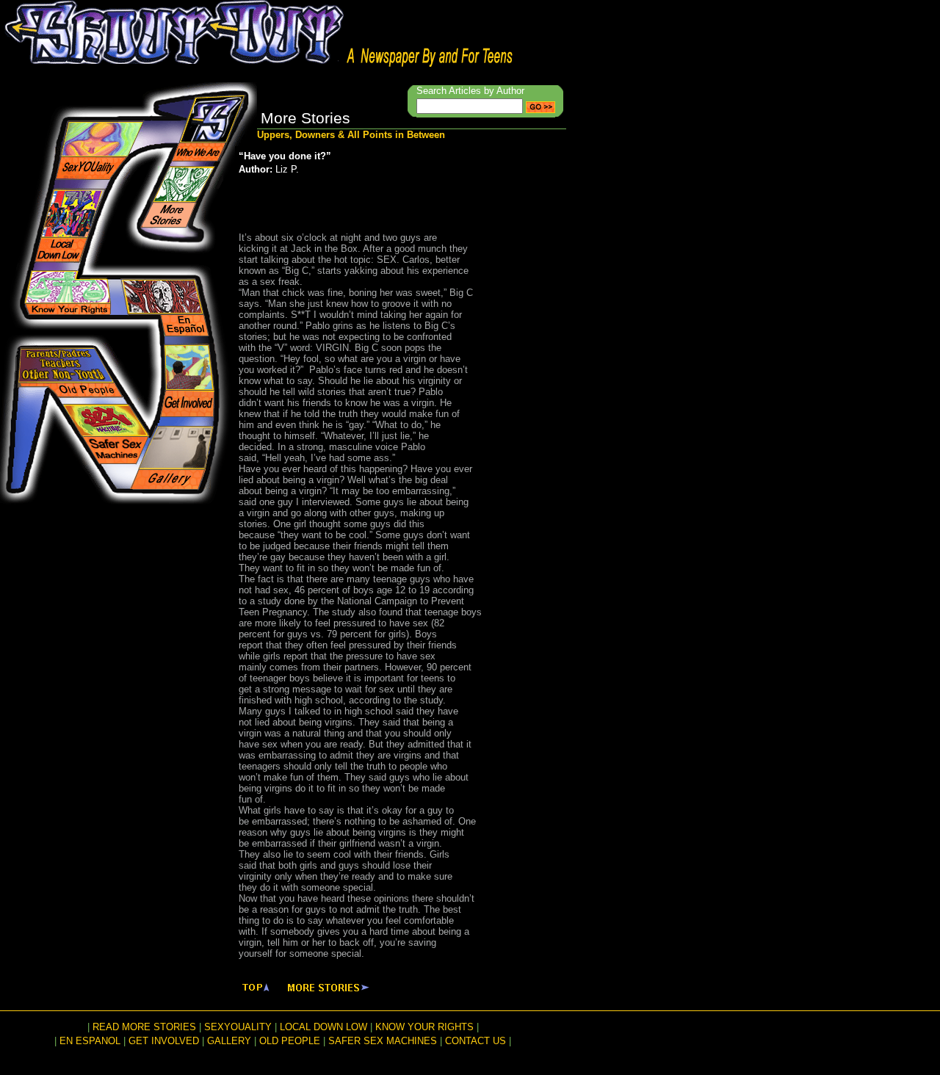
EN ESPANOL (89, 1040)
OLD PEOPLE (289, 1040)
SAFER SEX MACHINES (382, 1040)
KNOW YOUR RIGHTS (424, 1026)
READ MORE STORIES (144, 1026)
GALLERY (229, 1040)
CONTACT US (475, 1040)
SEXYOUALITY (238, 1026)
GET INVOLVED (164, 1040)
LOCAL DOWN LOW (323, 1026)
